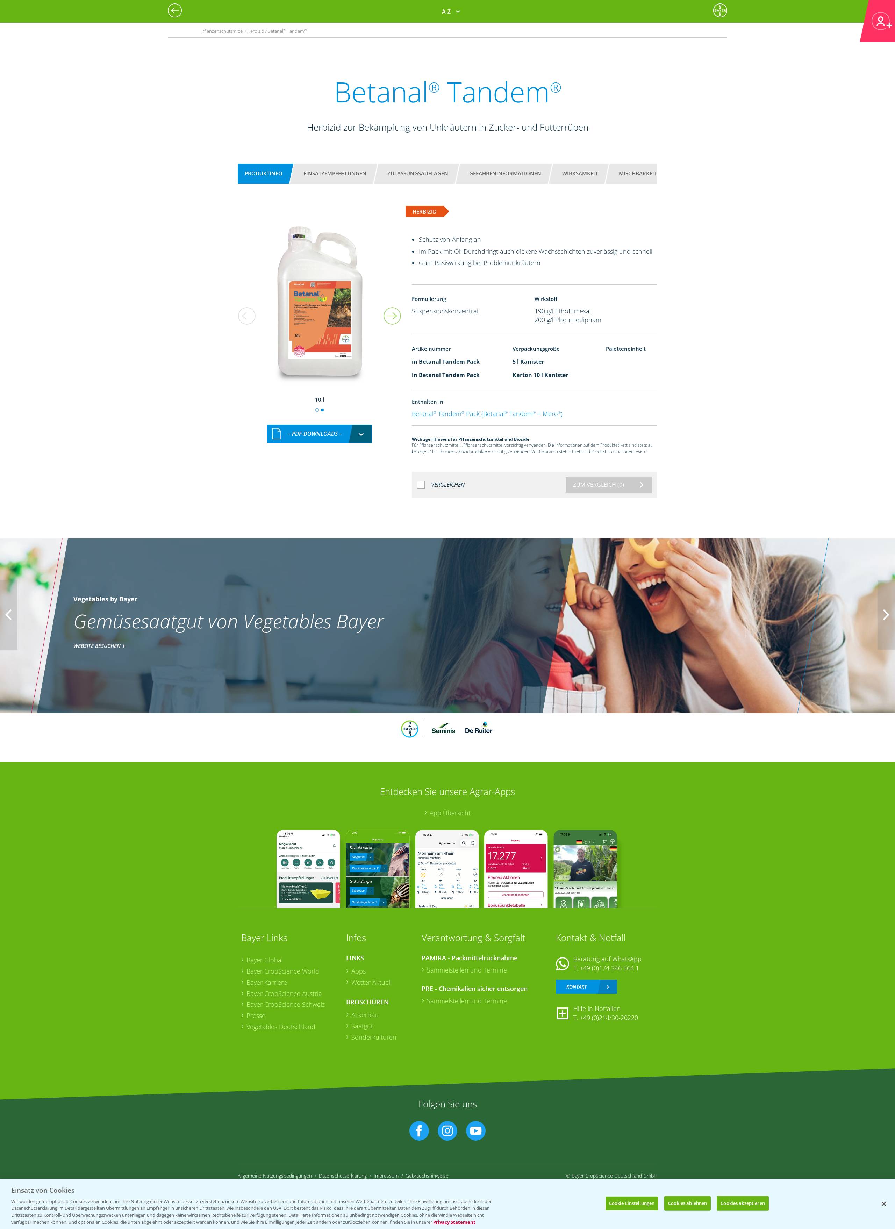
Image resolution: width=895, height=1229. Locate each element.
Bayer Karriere (266, 982)
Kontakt (576, 986)
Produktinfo (263, 173)
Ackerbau (365, 1015)
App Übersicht (450, 813)
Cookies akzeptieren (743, 1203)
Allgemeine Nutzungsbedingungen (275, 1175)
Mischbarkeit (638, 173)
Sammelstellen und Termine (467, 970)
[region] (447, 1204)
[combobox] (319, 434)
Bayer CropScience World (282, 971)
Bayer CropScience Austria (284, 993)
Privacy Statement (454, 1222)
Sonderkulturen (373, 1037)
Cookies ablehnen (687, 1203)
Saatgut (362, 1026)
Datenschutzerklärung (343, 1175)
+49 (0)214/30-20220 (609, 1017)
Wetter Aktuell (371, 982)
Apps (358, 971)
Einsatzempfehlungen (334, 173)
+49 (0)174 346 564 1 (609, 968)
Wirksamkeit (580, 173)
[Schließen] (884, 1204)
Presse (255, 1015)
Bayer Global (264, 960)
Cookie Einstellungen (632, 1203)
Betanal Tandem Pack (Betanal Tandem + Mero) (487, 414)
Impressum (386, 1175)
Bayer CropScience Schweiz (285, 1004)
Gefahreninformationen (505, 173)
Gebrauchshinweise (427, 1175)
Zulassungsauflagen (417, 173)
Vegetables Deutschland (280, 1026)
